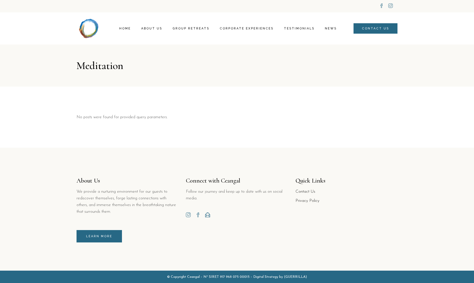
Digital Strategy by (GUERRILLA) (280, 277)
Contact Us (305, 191)
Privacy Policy (307, 201)
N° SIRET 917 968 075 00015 (226, 277)
